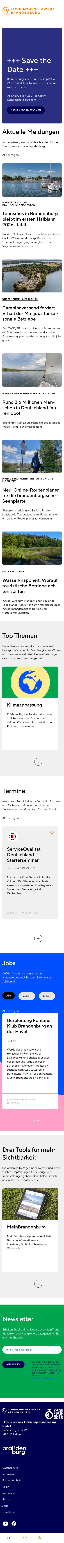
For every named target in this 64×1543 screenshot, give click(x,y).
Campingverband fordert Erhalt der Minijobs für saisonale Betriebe (30, 313)
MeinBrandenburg (26, 1227)
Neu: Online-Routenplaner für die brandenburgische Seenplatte (30, 495)
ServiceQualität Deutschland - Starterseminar (23, 854)
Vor (38, 762)
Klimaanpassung (24, 705)
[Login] (39, 1538)
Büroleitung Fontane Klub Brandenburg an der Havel (29, 1026)
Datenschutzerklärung (42, 1378)
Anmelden (13, 1364)
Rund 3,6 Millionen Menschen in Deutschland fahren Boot (30, 407)
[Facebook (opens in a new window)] (14, 1523)
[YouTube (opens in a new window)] (5, 1523)
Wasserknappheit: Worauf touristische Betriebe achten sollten (29, 585)
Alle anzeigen (10, 155)
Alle (8, 995)
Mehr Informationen (26, 110)
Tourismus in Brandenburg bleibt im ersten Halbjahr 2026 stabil (30, 219)
